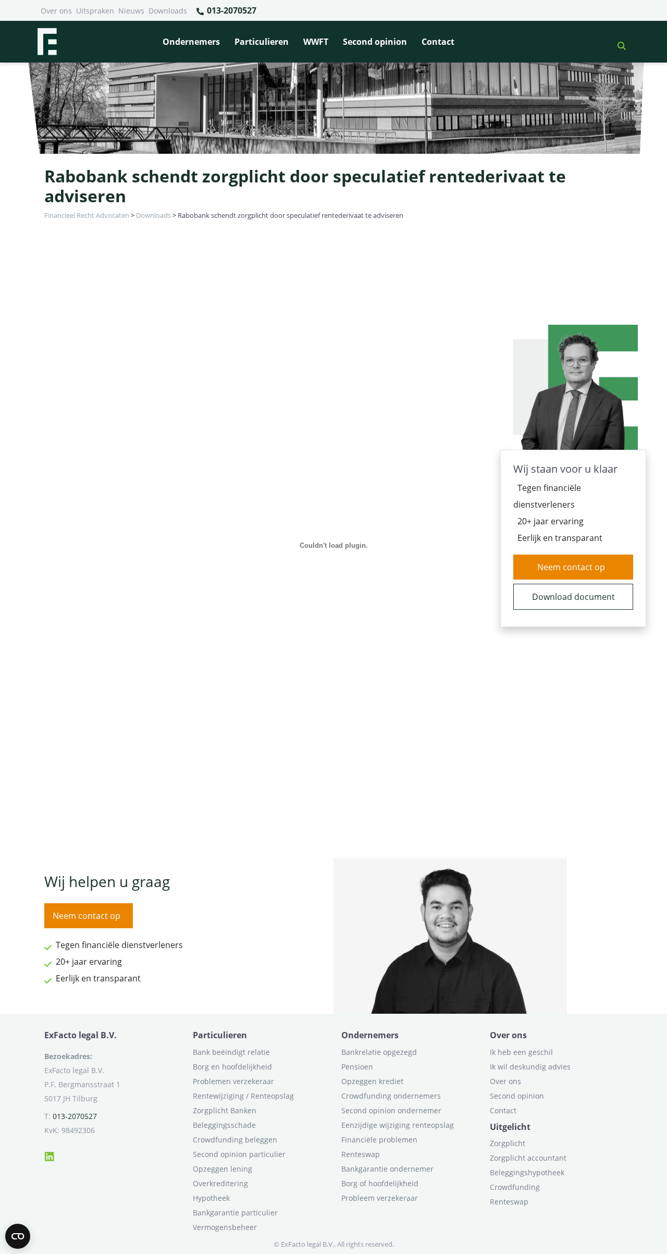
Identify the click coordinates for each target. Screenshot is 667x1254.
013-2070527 (230, 10)
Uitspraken (95, 11)
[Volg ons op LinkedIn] (49, 1155)
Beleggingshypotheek (527, 1172)
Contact (438, 41)
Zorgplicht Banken (224, 1110)
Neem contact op (571, 567)
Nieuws (131, 11)
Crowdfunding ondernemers (391, 1096)
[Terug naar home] (46, 41)
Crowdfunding (515, 1187)
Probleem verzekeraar (379, 1198)
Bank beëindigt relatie (231, 1052)
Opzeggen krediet (372, 1081)
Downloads (168, 11)
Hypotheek (211, 1198)
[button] (617, 42)
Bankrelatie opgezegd (379, 1052)
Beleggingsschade (224, 1125)
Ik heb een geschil (521, 1052)
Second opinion (375, 41)
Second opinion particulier (239, 1154)
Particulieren (261, 41)
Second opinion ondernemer (391, 1110)
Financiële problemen (379, 1140)
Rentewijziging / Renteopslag (243, 1096)
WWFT (315, 41)
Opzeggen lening (222, 1169)
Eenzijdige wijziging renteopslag (397, 1125)
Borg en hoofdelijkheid (232, 1067)
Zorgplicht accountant (528, 1158)
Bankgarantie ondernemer (387, 1169)
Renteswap (360, 1154)
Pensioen (357, 1067)
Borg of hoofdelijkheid (379, 1183)
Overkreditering (220, 1183)
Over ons (56, 11)
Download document (573, 597)
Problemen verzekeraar (233, 1081)
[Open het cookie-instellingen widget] (17, 1236)
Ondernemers (191, 41)
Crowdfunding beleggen (235, 1140)
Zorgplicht (507, 1143)
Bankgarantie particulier (235, 1213)
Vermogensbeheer (225, 1227)
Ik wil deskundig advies (530, 1067)
